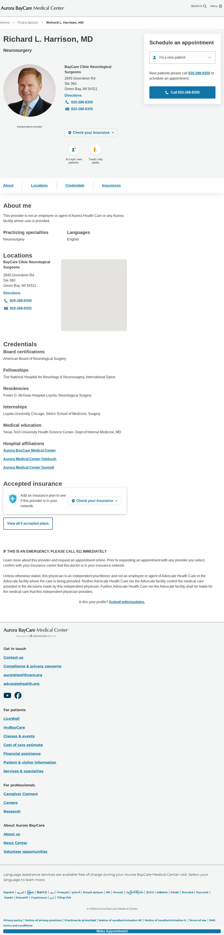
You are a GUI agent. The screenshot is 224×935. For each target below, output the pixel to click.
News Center (15, 843)
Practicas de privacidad (80, 920)
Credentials (74, 185)
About (8, 185)
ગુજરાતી (76, 892)
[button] (112, 931)
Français (63, 892)
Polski (175, 892)
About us (12, 834)
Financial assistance (22, 754)
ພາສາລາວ (162, 892)
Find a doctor (28, 22)
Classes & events (19, 736)
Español (9, 892)
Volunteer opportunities (25, 852)
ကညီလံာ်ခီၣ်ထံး (134, 892)
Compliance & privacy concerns (32, 666)
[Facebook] (17, 696)
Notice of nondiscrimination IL (165, 920)
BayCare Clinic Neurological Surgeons (88, 69)
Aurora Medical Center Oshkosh (29, 459)
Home (4, 22)
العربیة (20, 892)
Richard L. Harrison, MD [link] (65, 22)
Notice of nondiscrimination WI (120, 920)
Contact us (13, 657)
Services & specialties (24, 771)
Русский (202, 892)
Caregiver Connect (21, 794)
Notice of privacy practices (43, 920)
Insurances (111, 185)
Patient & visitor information (30, 762)
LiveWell (11, 719)
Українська (39, 897)
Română (187, 892)
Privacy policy (13, 920)
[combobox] (182, 57)
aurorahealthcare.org (23, 675)
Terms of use (197, 920)
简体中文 (42, 892)
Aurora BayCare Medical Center (29, 450)
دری (52, 892)
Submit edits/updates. (127, 602)
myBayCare (14, 727)
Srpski (8, 897)
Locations (39, 185)
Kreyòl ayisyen (93, 892)
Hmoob (118, 892)
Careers (11, 803)
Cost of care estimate (23, 745)
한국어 (150, 892)
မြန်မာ (30, 892)
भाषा (108, 892)
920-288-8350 (82, 102)
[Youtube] (7, 696)
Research (12, 811)
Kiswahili (22, 897)
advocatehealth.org (21, 684)
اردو (52, 897)
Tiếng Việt (64, 897)
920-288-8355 (82, 109)
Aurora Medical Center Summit (28, 467)
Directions (73, 95)
